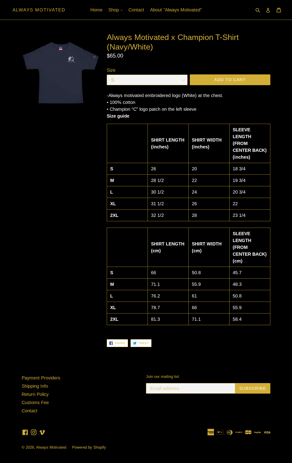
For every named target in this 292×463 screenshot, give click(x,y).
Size (111, 70)
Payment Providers (41, 377)
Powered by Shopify (89, 447)
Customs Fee (35, 402)
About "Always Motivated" (176, 9)
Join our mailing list (162, 376)
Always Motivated (39, 9)
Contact (136, 9)
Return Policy (35, 394)
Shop (116, 9)
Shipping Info (35, 386)
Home (96, 9)
